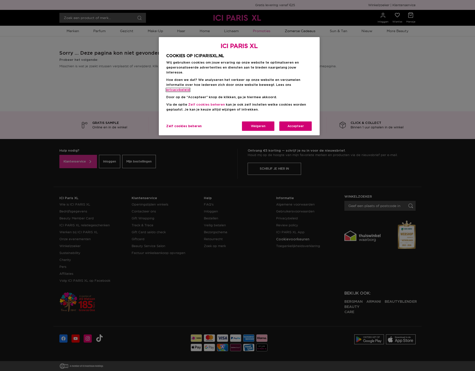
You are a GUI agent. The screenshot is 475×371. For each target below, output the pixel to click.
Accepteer (295, 126)
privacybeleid (178, 90)
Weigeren (258, 126)
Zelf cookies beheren (184, 126)
